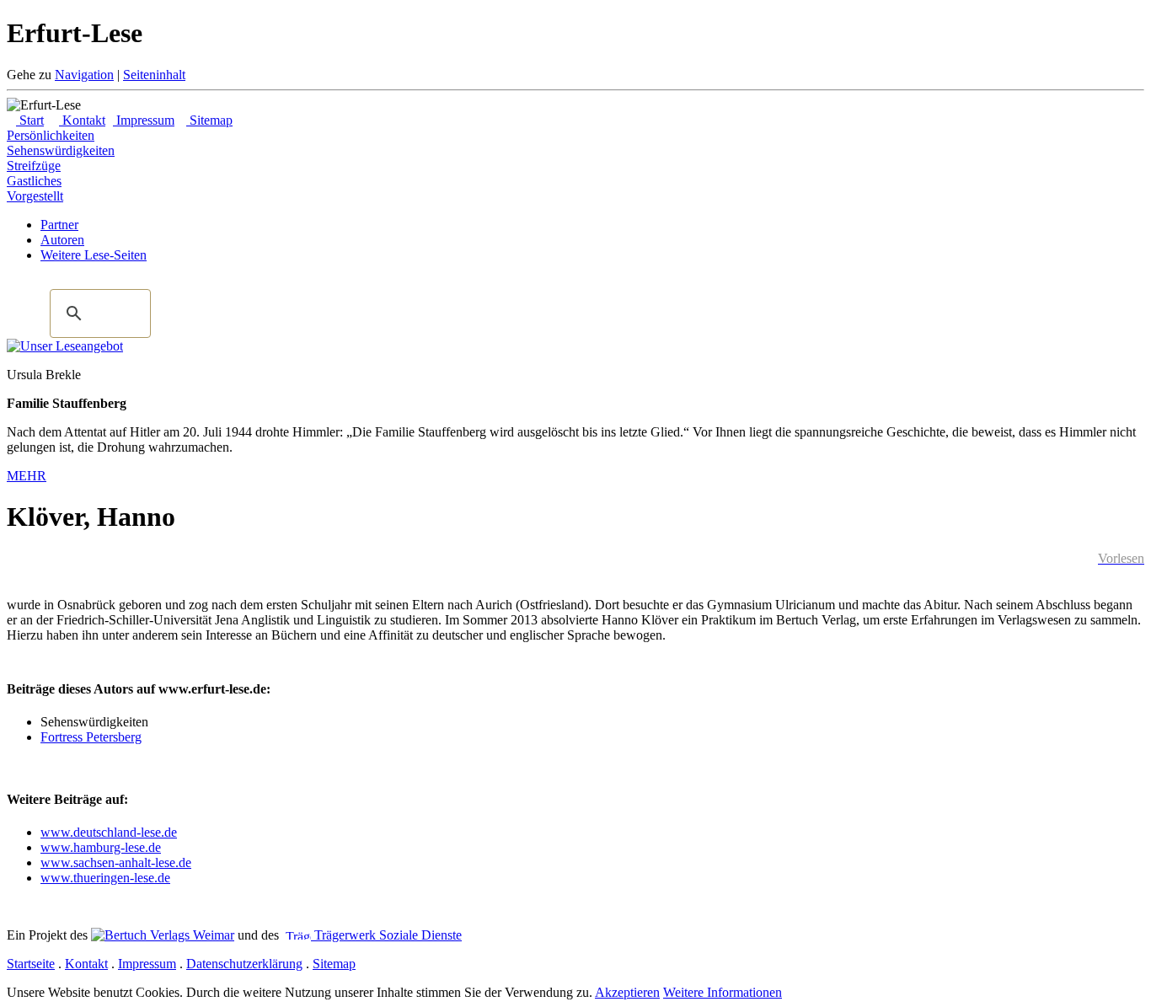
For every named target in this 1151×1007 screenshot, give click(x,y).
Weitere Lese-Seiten (93, 255)
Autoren (62, 240)
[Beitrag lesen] (65, 346)
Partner (59, 224)
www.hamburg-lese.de (100, 847)
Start (30, 120)
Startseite (31, 963)
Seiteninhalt (154, 74)
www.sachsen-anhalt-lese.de (115, 862)
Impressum (143, 120)
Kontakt (82, 120)
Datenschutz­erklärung (244, 963)
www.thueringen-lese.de (105, 877)
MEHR (26, 476)
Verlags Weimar (190, 935)
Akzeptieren (627, 992)
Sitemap (209, 120)
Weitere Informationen (722, 992)
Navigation (84, 74)
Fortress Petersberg (91, 737)
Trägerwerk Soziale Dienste (386, 935)
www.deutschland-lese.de (108, 832)
